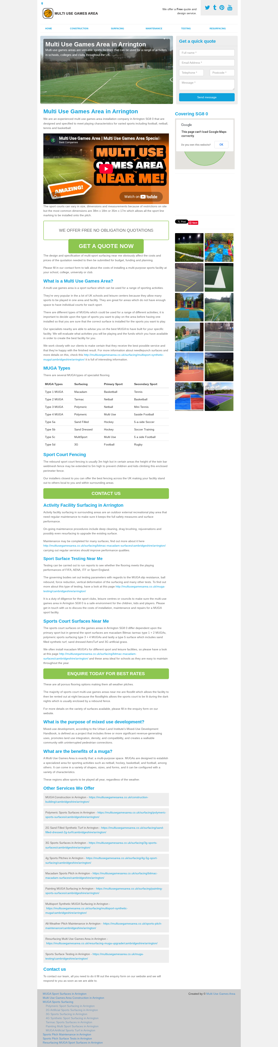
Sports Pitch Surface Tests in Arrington (67, 1038)
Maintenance (154, 28)
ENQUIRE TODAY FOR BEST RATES (106, 673)
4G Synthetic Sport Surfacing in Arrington (72, 1018)
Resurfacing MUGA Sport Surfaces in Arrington (73, 1042)
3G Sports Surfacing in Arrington (66, 1014)
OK (221, 144)
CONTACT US (106, 493)
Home (48, 28)
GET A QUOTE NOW (106, 246)
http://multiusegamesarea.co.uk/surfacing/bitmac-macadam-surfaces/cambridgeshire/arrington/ (104, 545)
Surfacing (117, 28)
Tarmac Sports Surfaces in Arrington (69, 1022)
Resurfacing (218, 28)
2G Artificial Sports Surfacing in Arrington (72, 1010)
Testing (186, 28)
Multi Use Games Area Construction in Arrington (73, 997)
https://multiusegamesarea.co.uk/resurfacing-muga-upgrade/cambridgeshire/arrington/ (102, 943)
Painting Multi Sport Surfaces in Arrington (72, 1026)
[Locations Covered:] (42, 3)
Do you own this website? (196, 144)
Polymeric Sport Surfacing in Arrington (70, 1006)
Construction (79, 28)
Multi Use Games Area (220, 993)
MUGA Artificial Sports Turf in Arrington (70, 1030)
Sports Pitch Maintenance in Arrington (67, 1034)
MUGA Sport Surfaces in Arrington (64, 993)
